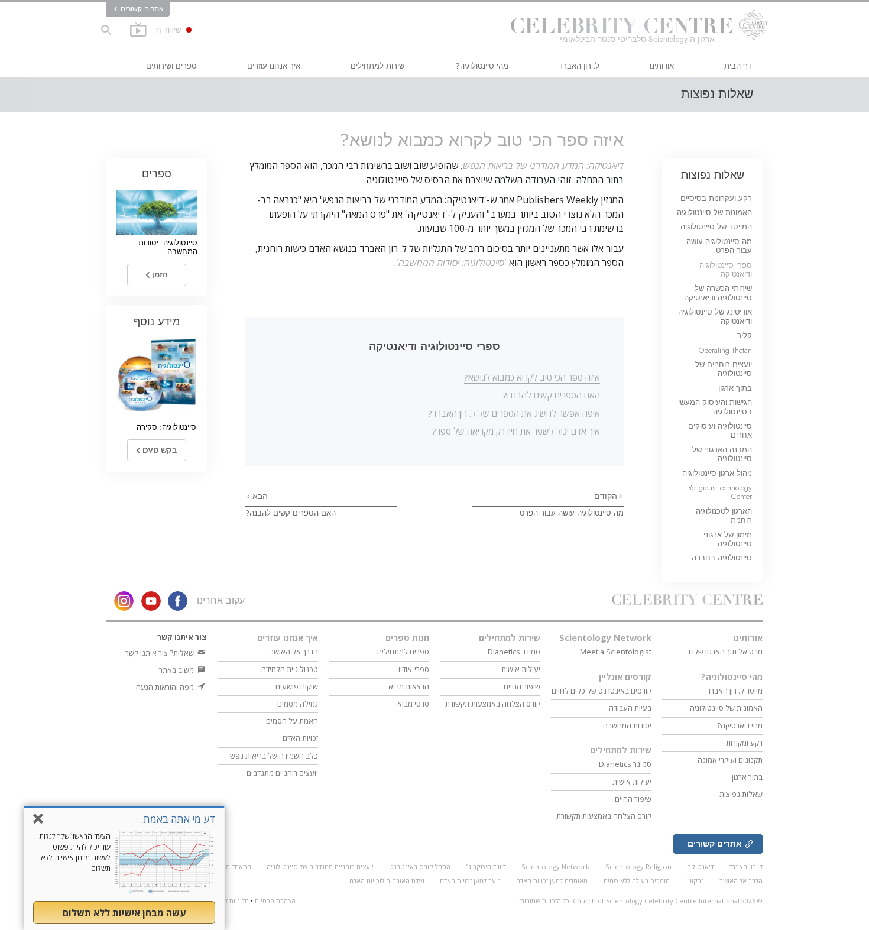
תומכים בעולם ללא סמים (637, 880)
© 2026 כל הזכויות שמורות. (640, 900)
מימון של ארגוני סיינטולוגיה (727, 539)
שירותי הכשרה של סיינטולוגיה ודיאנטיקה (718, 293)
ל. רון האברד (579, 66)
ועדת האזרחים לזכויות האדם (386, 880)
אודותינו (662, 66)
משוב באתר (177, 670)
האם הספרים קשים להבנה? (551, 395)
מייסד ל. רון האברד (735, 690)
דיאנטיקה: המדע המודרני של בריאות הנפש (543, 165)
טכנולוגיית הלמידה (289, 669)
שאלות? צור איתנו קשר (160, 652)
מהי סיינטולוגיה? (481, 66)
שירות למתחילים (377, 66)
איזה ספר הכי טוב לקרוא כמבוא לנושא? (532, 377)
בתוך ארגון (735, 388)
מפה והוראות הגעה (166, 687)
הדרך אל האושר (294, 651)
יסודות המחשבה (627, 725)
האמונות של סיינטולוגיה (714, 212)
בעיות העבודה (630, 707)
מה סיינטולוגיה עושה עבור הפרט (572, 513)
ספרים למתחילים (403, 651)
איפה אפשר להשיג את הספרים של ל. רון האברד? (514, 413)
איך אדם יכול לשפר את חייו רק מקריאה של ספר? (516, 431)
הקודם (605, 496)
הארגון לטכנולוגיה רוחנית (724, 515)
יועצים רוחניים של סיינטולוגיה (723, 369)
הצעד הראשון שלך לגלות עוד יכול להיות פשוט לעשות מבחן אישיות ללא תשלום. (75, 852)
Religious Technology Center (720, 492)
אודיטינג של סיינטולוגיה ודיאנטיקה (715, 316)
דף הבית (738, 66)
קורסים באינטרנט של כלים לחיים (601, 690)
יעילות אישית (631, 781)
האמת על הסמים (292, 720)
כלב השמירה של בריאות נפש (274, 755)
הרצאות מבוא (408, 686)
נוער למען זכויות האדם (470, 880)
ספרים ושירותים (171, 66)
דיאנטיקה (700, 866)
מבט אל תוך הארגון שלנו (726, 651)
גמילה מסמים (297, 703)
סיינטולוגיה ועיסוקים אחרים (720, 430)
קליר (744, 335)
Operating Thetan (725, 350)
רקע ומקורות (744, 742)
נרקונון (694, 880)
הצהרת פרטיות (275, 900)
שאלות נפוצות (712, 175)
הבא (259, 496)
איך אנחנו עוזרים (273, 66)
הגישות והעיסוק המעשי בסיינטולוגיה (715, 407)
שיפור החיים (633, 798)
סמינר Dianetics (625, 764)
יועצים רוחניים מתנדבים (282, 772)
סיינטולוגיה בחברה (722, 557)
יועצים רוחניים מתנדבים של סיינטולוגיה (320, 866)
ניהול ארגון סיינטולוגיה (717, 473)
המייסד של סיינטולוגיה (716, 226)
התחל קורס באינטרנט (419, 866)
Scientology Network (605, 637)
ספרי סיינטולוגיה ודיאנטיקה (725, 270)
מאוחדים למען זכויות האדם (552, 880)
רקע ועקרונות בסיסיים (716, 198)
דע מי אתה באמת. (178, 819)
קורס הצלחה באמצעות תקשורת (603, 816)
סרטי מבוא (413, 703)
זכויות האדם (300, 738)
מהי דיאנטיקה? (740, 725)
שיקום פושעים (296, 686)
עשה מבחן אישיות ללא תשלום (124, 912)
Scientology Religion (638, 866)
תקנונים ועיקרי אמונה (730, 759)
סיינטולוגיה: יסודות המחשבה (451, 262)
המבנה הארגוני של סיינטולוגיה (722, 454)
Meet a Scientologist (615, 651)
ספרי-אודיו (413, 669)
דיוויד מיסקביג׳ (486, 866)
